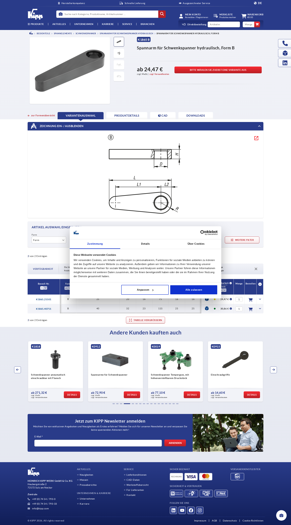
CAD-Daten (133, 479)
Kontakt (131, 495)
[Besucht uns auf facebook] (191, 510)
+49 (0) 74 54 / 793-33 (44, 503)
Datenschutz (230, 520)
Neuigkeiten (86, 474)
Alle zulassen (193, 289)
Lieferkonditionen (136, 474)
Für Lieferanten (135, 490)
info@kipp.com (40, 508)
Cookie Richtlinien (253, 520)
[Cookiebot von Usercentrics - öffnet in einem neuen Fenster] (203, 232)
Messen (84, 479)
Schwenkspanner (85, 33)
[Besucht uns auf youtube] (182, 510)
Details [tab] (145, 243)
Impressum (200, 520)
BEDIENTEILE (43, 33)
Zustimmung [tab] (95, 243)
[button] (113, 403)
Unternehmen (83, 24)
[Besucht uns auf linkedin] (173, 510)
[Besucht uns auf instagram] (199, 510)
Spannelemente (62, 33)
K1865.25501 (43, 299)
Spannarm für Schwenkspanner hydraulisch (126, 33)
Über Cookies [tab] (196, 243)
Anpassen (143, 289)
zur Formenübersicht (43, 115)
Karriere (108, 24)
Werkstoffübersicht (137, 485)
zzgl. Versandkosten (159, 74)
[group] (55, 371)
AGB (214, 520)
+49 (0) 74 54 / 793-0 (43, 499)
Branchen (147, 24)
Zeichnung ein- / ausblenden (61, 126)
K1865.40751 (43, 308)
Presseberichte (88, 485)
